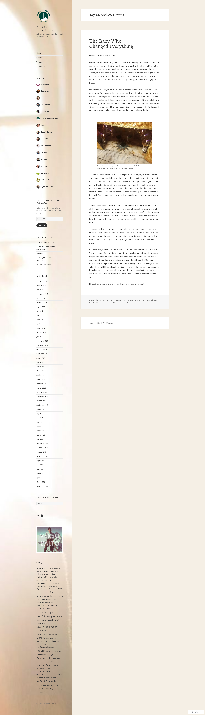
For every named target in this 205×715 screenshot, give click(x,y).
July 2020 (39, 362)
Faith (53, 592)
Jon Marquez (52, 703)
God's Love (48, 603)
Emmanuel (39, 593)
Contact (39, 58)
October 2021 (41, 298)
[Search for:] (49, 503)
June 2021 (39, 315)
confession (40, 580)
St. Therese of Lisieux (49, 677)
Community (51, 577)
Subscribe (42, 225)
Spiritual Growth (44, 671)
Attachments (46, 571)
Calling (38, 574)
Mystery (48, 641)
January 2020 (41, 388)
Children (52, 574)
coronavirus (41, 583)
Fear (58, 596)
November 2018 (42, 448)
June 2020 (40, 367)
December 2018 (42, 443)
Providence (41, 655)
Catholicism (45, 574)
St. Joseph (52, 675)
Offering (38, 644)
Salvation (56, 665)
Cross (50, 583)
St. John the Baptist (42, 675)
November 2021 (42, 294)
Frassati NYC (40, 66)
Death (61, 583)
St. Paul (59, 675)
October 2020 (41, 350)
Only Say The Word (43, 265)
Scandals (39, 669)
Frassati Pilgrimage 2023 (45, 242)
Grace (47, 605)
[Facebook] (42, 516)
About (38, 53)
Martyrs (51, 634)
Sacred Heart (51, 662)
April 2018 (40, 478)
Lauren (111, 300)
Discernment (46, 586)
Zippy (41, 692)
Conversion (48, 580)
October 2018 (41, 452)
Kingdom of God (47, 620)
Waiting (49, 689)
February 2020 (41, 384)
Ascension (39, 571)
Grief (59, 605)
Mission (53, 638)
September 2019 (42, 405)
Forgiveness (42, 599)
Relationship (44, 658)
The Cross (39, 685)
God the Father (56, 603)
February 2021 (41, 332)
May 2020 (40, 371)
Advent (40, 568)
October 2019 (41, 401)
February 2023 (41, 281)
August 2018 (40, 461)
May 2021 (39, 320)
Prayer (40, 651)
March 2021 (40, 328)
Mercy (40, 637)
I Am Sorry (40, 254)
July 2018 (39, 465)
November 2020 (42, 345)
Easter (59, 589)
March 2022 (40, 290)
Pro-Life (58, 651)
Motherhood (40, 641)
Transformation (47, 685)
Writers (39, 62)
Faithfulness (39, 596)
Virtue (44, 689)
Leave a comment (121, 303)
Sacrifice (41, 665)
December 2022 (42, 285)
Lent (54, 620)
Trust (56, 685)
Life (58, 620)
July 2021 (39, 311)
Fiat (62, 596)
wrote (139, 250)
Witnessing (58, 689)
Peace (44, 644)
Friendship (40, 603)
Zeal (37, 692)
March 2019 (40, 431)
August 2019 (40, 409)
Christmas (40, 577)
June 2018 (39, 469)
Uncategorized (128, 300)
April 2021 (39, 324)
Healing (45, 608)
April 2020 (40, 375)
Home (38, 49)
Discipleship (55, 586)
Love (42, 623)
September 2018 (42, 456)
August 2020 (41, 358)
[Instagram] (38, 516)
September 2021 (42, 303)
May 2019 (39, 422)
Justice (38, 620)
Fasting (46, 596)
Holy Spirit (41, 612)
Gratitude (53, 605)
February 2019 (41, 435)
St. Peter (39, 677)
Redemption (51, 655)
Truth (38, 689)
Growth (38, 609)
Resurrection (40, 662)
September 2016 (42, 486)
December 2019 (42, 392)
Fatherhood (52, 596)
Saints (49, 665)
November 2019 (42, 396)
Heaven (52, 609)
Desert (38, 586)
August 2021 (40, 307)
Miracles (46, 638)
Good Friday (40, 605)
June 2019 (39, 418)
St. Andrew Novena (117, 250)
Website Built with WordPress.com (101, 323)
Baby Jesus (54, 571)
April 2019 (40, 426)
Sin (50, 669)
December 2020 (42, 341)
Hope (50, 612)
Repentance (56, 659)
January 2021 (40, 337)
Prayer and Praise (50, 651)
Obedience (55, 641)
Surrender (52, 681)
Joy (60, 616)
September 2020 (42, 354)
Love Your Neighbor (42, 634)
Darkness (55, 583)
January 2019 (41, 439)
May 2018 (39, 473)
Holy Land (93, 303)
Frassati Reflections (44, 28)
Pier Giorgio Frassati (45, 647)
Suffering (41, 680)
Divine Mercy (53, 589)
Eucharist (46, 593)
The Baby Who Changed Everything (111, 44)
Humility (41, 616)
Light (38, 624)
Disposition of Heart (42, 589)
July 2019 (39, 414)
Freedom (52, 600)
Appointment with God (54, 568)
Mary (57, 634)
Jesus (55, 616)
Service (46, 669)
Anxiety (46, 568)
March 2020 (40, 379)
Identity (49, 617)
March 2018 (40, 482)
